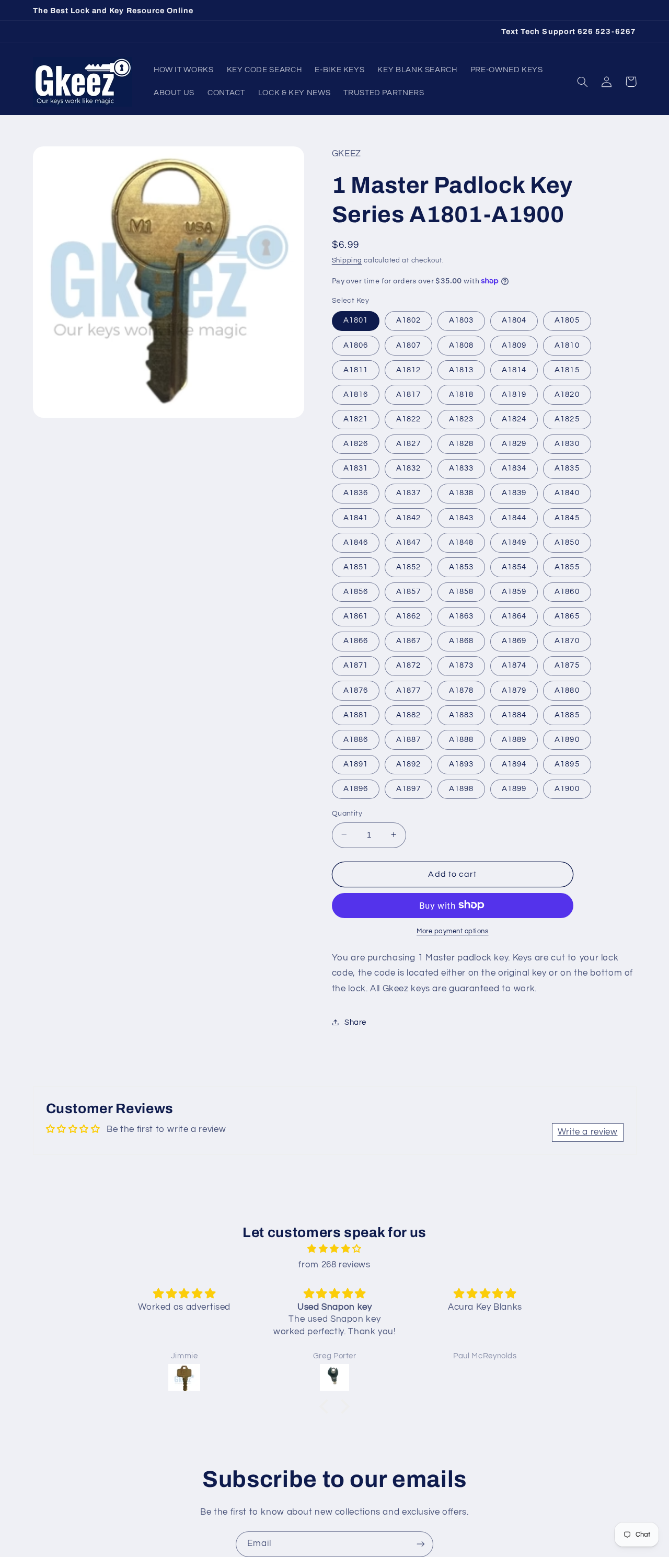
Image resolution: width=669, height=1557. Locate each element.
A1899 (514, 788)
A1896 (355, 788)
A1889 (514, 739)
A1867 (408, 641)
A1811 (355, 369)
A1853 (461, 566)
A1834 (514, 468)
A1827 (408, 443)
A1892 (408, 764)
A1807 (408, 345)
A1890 (567, 739)
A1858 (461, 591)
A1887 (408, 739)
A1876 (355, 690)
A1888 (461, 739)
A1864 (514, 616)
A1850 (567, 542)
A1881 (355, 714)
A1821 (355, 418)
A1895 (567, 764)
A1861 (355, 616)
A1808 (461, 345)
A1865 (567, 616)
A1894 (514, 764)
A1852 (408, 566)
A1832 (408, 468)
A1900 (567, 788)
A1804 (514, 320)
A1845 (567, 517)
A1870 (567, 641)
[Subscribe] (421, 1544)
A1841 (355, 517)
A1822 (408, 418)
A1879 (514, 690)
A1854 (514, 566)
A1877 (408, 690)
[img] (334, 1249)
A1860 (567, 591)
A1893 (461, 764)
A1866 (355, 641)
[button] (583, 82)
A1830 (567, 443)
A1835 (567, 468)
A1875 (567, 665)
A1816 (355, 394)
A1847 (408, 542)
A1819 (514, 394)
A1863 (461, 616)
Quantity (347, 813)
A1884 (514, 714)
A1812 (408, 369)
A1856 (355, 591)
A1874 (514, 665)
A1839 (514, 493)
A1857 (408, 591)
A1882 (408, 714)
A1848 (461, 542)
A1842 (408, 517)
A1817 (408, 394)
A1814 (514, 369)
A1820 (567, 394)
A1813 (461, 369)
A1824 (514, 418)
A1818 (461, 394)
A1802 (408, 320)
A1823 (461, 418)
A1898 (461, 788)
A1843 (461, 517)
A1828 (461, 443)
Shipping (347, 260)
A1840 (567, 493)
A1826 (355, 443)
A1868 (461, 641)
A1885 (567, 714)
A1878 (461, 690)
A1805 (567, 320)
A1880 (567, 690)
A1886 (355, 739)
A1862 (408, 616)
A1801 (355, 320)
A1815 (567, 369)
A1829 (514, 443)
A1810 (567, 345)
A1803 (461, 320)
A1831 (355, 468)
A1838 (461, 493)
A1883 (461, 714)
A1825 (567, 418)
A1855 (567, 566)
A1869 (514, 641)
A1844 (514, 517)
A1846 (355, 542)
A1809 (514, 345)
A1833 (461, 468)
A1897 (408, 788)
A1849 (514, 542)
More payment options (453, 931)
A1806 (355, 345)
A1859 (514, 591)
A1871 (355, 665)
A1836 (355, 493)
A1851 (355, 566)
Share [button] (355, 1022)
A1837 (408, 493)
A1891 (355, 764)
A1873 (461, 665)
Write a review (588, 1132)
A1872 (408, 665)
